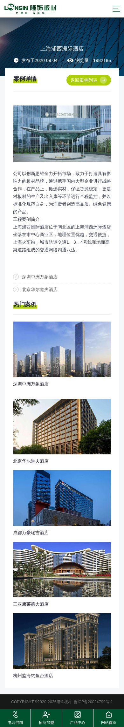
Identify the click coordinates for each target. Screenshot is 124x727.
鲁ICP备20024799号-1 (93, 702)
